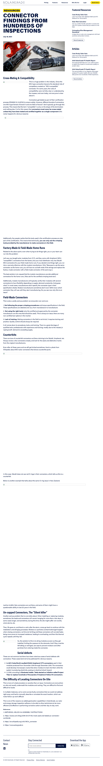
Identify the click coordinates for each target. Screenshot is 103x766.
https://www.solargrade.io (14, 725)
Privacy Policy (30, 760)
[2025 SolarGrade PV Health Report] (86, 63)
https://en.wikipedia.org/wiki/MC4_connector (21, 721)
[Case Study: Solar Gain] (86, 16)
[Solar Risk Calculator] (86, 24)
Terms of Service (40, 760)
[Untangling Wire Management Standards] (86, 33)
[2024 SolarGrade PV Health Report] (86, 72)
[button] (4, 749)
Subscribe (61, 746)
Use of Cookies (51, 760)
